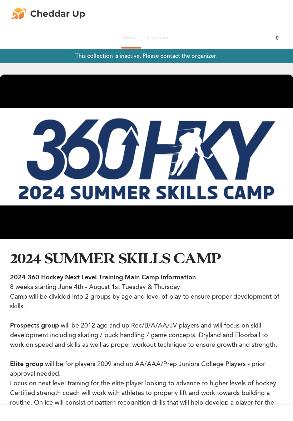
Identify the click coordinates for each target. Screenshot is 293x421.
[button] (146, 157)
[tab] (130, 38)
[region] (146, 157)
